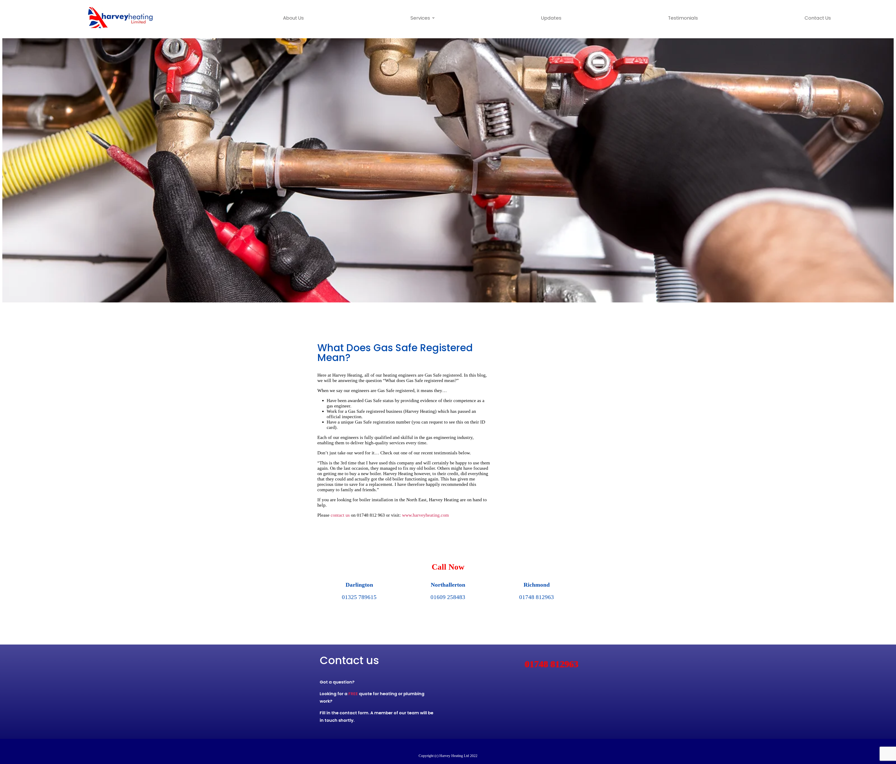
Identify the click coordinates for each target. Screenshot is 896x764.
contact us (340, 515)
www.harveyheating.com (425, 515)
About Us (293, 18)
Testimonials (683, 18)
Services (420, 18)
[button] (422, 18)
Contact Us (818, 18)
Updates (551, 18)
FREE (353, 694)
